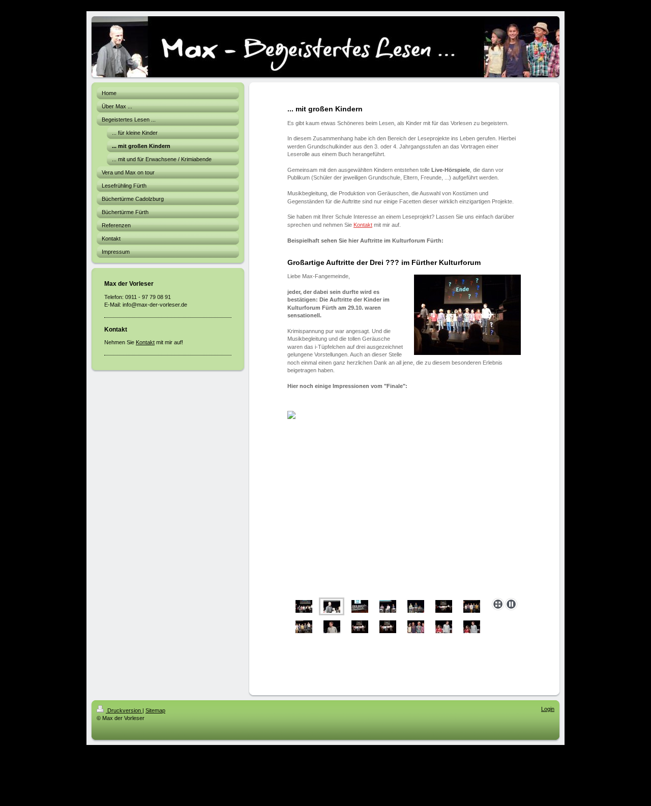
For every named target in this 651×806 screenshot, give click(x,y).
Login (547, 709)
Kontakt (145, 342)
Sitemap (155, 710)
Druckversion (124, 710)
